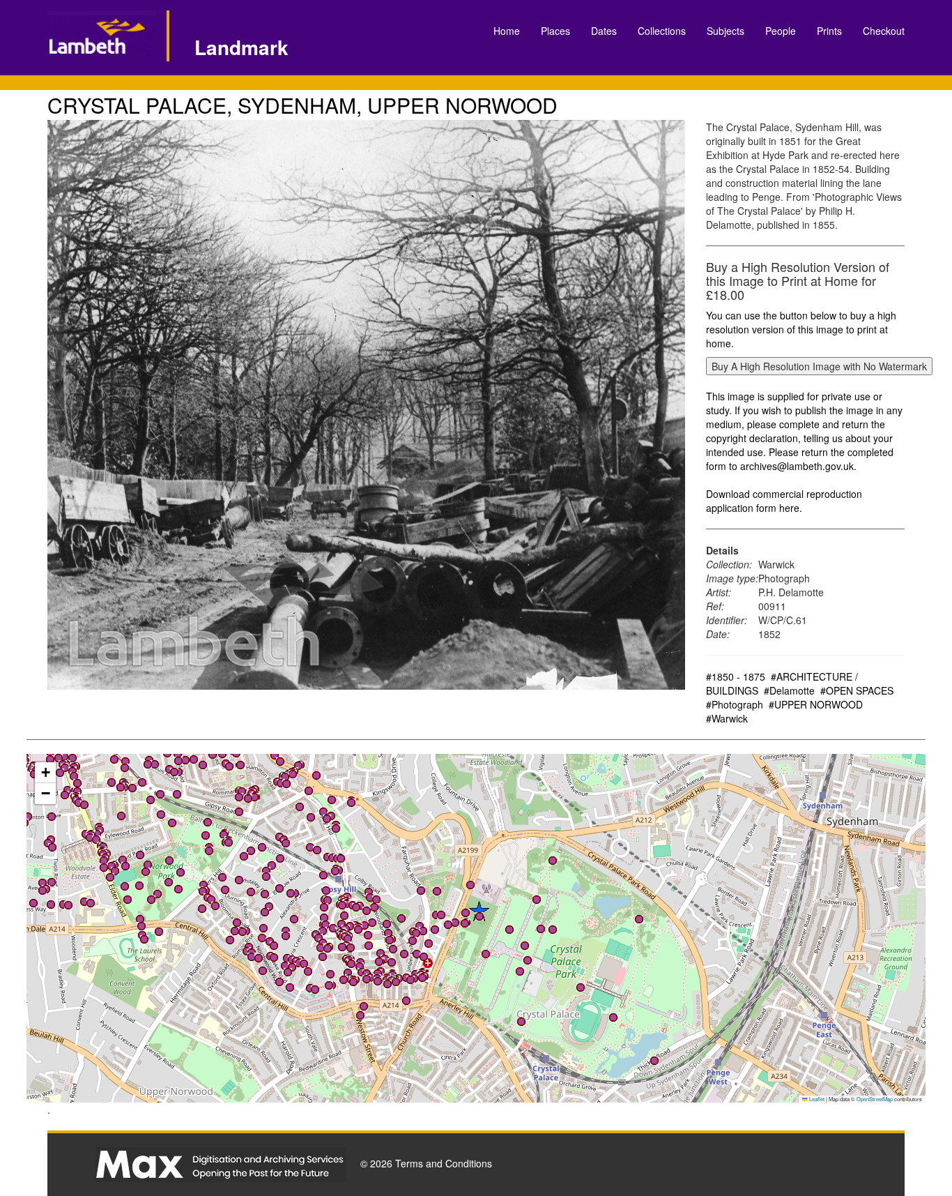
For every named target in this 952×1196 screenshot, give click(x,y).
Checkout (884, 31)
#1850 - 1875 (735, 676)
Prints (829, 31)
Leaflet (816, 1099)
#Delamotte (789, 690)
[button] (114, 759)
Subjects (725, 31)
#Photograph (734, 704)
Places (555, 31)
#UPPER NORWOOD (816, 704)
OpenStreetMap (875, 1099)
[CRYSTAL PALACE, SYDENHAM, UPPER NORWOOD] (366, 405)
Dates (604, 31)
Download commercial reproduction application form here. (784, 501)
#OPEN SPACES (856, 690)
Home (506, 31)
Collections (662, 31)
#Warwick (727, 718)
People (780, 31)
